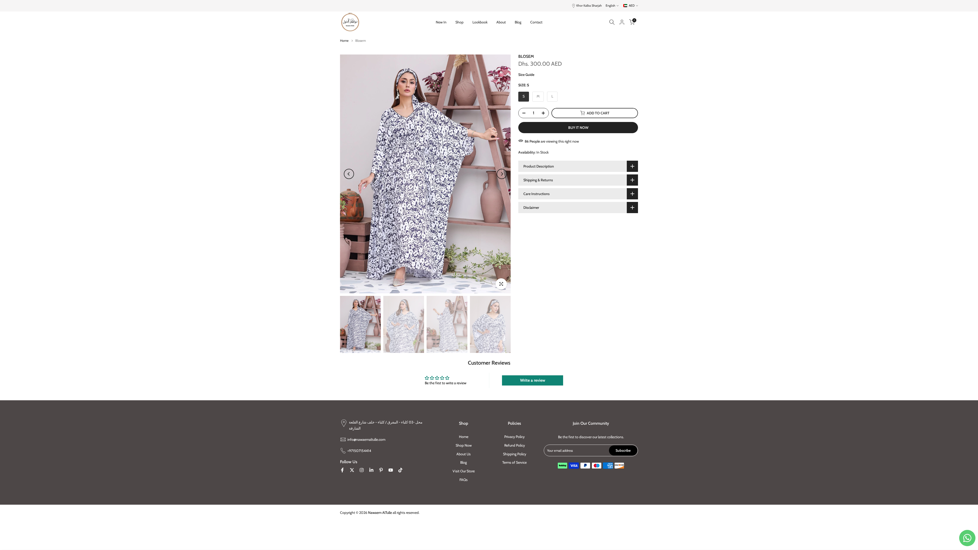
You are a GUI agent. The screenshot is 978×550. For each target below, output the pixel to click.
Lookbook (479, 22)
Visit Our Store (464, 471)
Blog (518, 22)
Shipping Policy (514, 453)
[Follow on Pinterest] (381, 470)
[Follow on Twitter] (352, 470)
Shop (459, 22)
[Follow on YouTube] (390, 470)
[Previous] (349, 174)
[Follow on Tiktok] (400, 470)
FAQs (463, 479)
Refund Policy (514, 445)
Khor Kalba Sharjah (589, 5)
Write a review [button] (532, 380)
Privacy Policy (514, 436)
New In (441, 22)
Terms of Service (514, 462)
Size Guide (526, 74)
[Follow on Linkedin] (371, 470)
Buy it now (578, 127)
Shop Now (464, 445)
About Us (463, 453)
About (501, 22)
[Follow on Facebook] (342, 470)
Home (344, 40)
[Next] (502, 174)
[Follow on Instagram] (361, 470)
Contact (536, 22)
